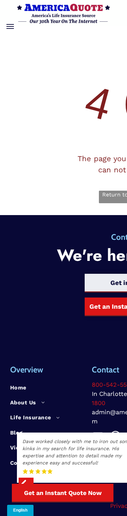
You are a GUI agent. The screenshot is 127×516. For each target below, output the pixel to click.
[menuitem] (48, 387)
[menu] (10, 26)
